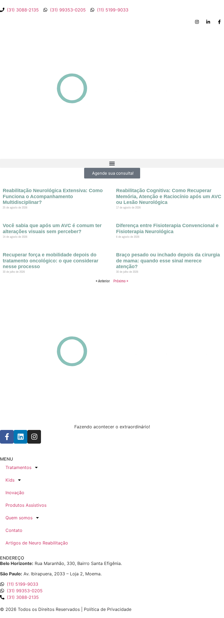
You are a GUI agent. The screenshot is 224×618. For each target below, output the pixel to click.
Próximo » (120, 281)
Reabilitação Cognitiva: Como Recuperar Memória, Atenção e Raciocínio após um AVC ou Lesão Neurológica (168, 196)
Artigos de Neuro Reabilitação (36, 543)
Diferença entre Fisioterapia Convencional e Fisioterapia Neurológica (167, 228)
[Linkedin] (20, 437)
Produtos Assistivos (25, 505)
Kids (9, 480)
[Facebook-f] (7, 437)
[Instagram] (34, 437)
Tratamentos (18, 467)
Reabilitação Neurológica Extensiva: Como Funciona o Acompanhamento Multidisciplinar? (53, 196)
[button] (112, 163)
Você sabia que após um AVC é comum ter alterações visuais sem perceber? (52, 228)
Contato (13, 530)
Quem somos (19, 517)
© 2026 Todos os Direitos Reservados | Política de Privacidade (65, 609)
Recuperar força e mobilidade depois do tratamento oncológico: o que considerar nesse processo (50, 260)
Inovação (14, 492)
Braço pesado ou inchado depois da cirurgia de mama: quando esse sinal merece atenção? (168, 260)
